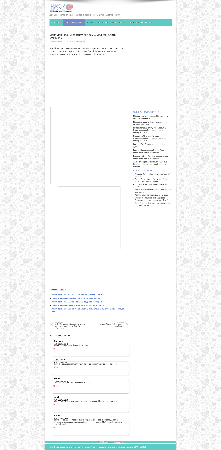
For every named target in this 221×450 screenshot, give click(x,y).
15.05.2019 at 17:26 (60, 381)
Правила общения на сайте (94, 447)
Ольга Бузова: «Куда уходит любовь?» (112, 324)
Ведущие (103, 22)
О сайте (78, 447)
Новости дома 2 (74, 22)
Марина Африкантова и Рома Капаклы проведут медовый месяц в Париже (150, 164)
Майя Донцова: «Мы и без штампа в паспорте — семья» (78, 295)
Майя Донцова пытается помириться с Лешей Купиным (78, 305)
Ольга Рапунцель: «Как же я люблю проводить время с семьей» (151, 180)
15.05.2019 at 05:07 (60, 363)
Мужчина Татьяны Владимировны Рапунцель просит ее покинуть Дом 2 (149, 130)
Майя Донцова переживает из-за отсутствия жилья (76, 298)
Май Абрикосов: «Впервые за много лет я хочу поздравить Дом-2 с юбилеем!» (70, 325)
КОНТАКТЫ (140, 447)
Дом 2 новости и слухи (64, 447)
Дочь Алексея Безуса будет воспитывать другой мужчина (149, 151)
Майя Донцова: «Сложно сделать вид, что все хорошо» (78, 302)
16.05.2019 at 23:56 (60, 419)
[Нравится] (54, 349)
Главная (56, 22)
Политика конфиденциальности (121, 447)
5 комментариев (78, 42)
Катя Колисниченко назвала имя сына (151, 195)
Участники (118, 22)
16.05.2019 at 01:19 (60, 400)
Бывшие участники (140, 22)
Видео (90, 22)
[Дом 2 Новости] (61, 11)
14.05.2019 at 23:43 (60, 344)
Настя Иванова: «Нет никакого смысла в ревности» (150, 117)
